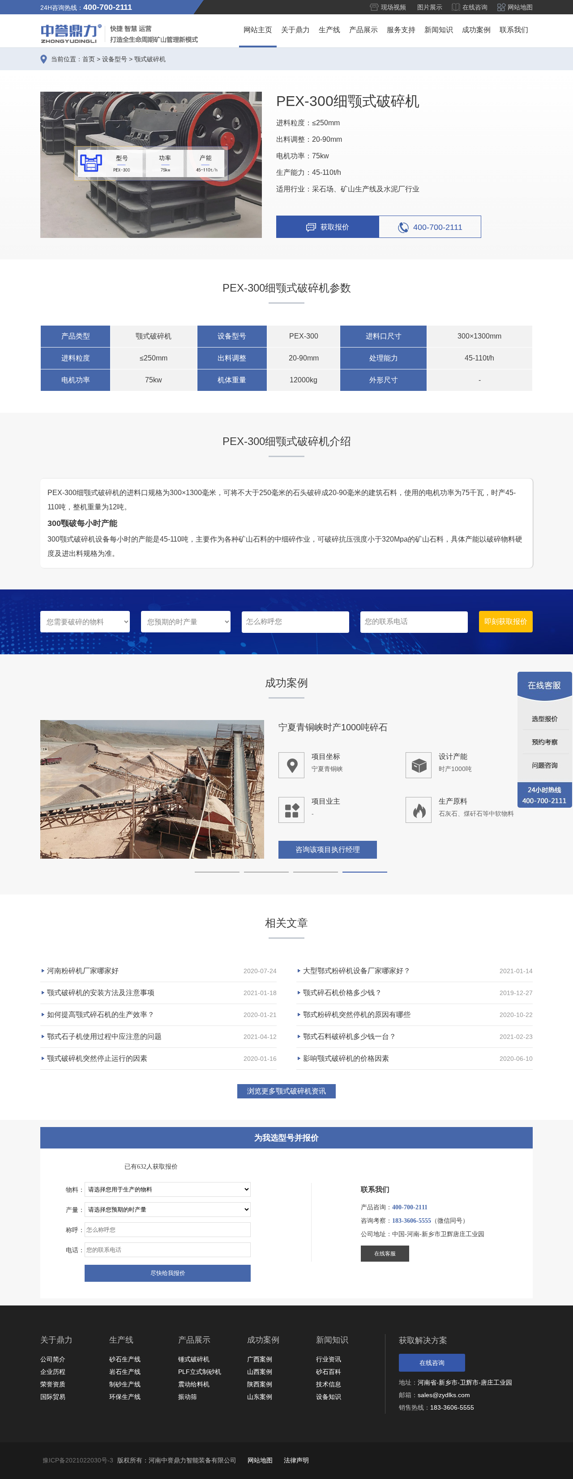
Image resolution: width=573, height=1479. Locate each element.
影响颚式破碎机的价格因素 (346, 1058)
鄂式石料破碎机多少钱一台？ (349, 1036)
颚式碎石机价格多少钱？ (342, 992)
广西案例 (259, 1359)
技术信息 (328, 1384)
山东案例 (259, 1396)
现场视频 (393, 7)
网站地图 (520, 7)
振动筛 (187, 1396)
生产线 (329, 30)
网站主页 (258, 30)
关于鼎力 (295, 30)
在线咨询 (474, 7)
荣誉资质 (52, 1384)
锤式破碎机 (194, 1359)
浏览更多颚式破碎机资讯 (286, 1091)
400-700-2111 (437, 227)
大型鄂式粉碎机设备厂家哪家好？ (357, 971)
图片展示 (429, 7)
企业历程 (52, 1371)
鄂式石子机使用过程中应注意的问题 (104, 1036)
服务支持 (401, 30)
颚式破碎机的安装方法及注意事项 (100, 992)
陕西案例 (259, 1384)
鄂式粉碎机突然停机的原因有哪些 (357, 1014)
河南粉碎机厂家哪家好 (83, 971)
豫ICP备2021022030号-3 (78, 1460)
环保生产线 (125, 1396)
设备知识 (328, 1396)
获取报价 (335, 227)
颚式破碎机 (150, 59)
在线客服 (385, 1253)
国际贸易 (52, 1396)
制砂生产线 (125, 1384)
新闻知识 (438, 30)
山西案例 (259, 1371)
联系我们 (514, 30)
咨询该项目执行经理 (327, 849)
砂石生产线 (125, 1359)
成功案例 (476, 30)
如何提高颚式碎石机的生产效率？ (100, 1014)
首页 (88, 59)
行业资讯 (328, 1359)
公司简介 (52, 1359)
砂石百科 (328, 1371)
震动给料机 (194, 1384)
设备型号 (114, 59)
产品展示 (363, 30)
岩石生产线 (125, 1371)
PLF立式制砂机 (199, 1371)
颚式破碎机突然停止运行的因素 (97, 1058)
